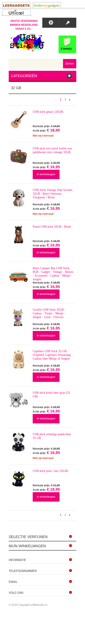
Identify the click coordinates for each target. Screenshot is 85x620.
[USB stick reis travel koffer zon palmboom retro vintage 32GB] (18, 156)
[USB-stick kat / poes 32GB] (18, 479)
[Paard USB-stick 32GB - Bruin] (18, 234)
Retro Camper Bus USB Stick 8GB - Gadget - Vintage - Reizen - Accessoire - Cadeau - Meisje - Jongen (53, 274)
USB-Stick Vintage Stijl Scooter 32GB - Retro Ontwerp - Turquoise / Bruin (53, 193)
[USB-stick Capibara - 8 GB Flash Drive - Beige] (18, 359)
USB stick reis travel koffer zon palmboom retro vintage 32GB (52, 150)
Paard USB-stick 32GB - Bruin (52, 226)
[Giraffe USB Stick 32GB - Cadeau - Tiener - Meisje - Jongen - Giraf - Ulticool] (18, 317)
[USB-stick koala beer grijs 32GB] (18, 400)
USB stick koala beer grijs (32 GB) (51, 394)
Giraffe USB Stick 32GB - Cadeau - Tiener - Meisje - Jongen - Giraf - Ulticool (49, 313)
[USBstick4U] (26, 42)
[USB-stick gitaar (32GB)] (18, 120)
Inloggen (67, 23)
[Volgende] (69, 99)
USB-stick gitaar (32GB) (48, 111)
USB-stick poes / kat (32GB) (50, 471)
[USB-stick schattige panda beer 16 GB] (18, 442)
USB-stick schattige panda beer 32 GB (52, 436)
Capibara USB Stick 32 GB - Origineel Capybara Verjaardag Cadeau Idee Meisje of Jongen (52, 355)
